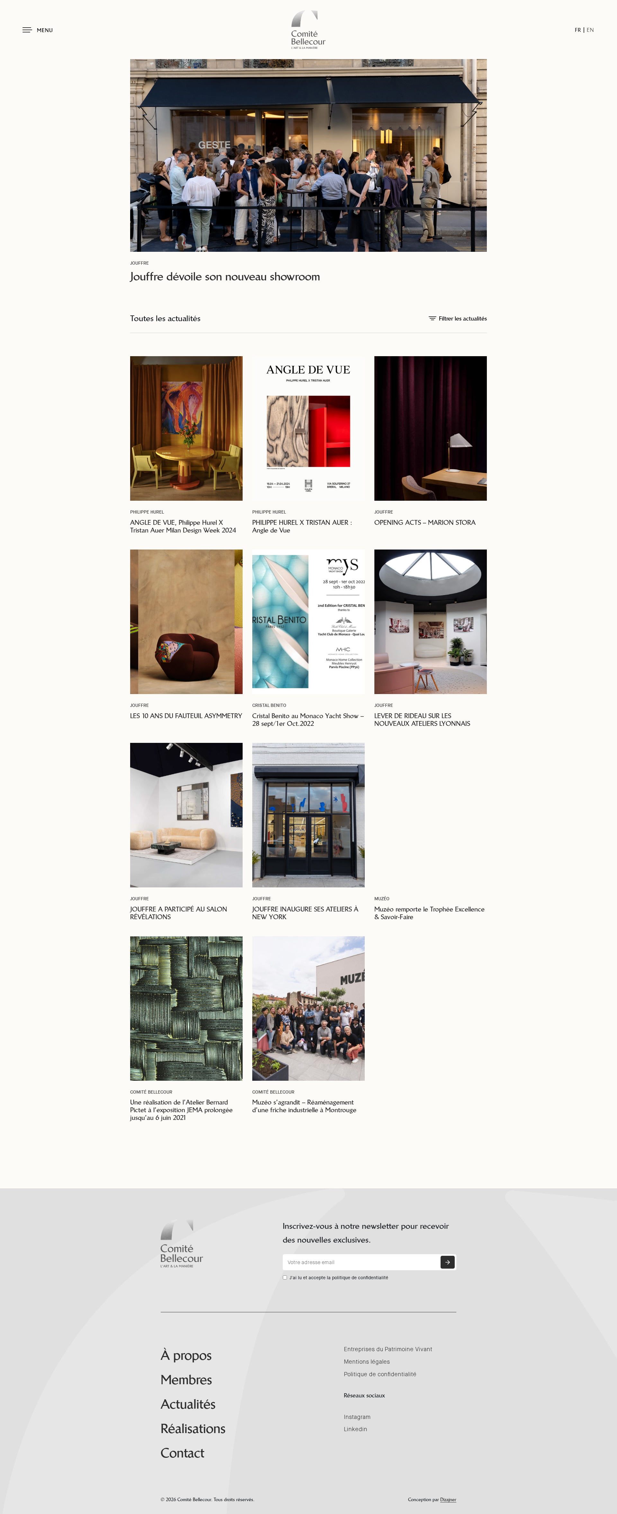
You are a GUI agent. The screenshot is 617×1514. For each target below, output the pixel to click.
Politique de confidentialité (380, 1374)
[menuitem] (578, 30)
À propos (186, 1355)
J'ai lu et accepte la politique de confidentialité (339, 1278)
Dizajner (448, 1499)
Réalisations (193, 1428)
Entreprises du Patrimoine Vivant (388, 1349)
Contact (182, 1453)
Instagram (357, 1417)
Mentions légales (367, 1362)
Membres (186, 1379)
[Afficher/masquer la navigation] (27, 29)
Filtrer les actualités (463, 318)
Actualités (188, 1404)
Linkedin (355, 1429)
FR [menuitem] (578, 30)
